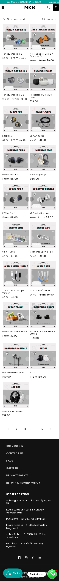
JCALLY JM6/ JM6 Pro (40, 290)
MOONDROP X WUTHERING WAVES (42, 332)
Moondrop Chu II (11, 174)
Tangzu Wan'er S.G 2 (13, 95)
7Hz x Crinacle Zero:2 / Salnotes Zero (41, 55)
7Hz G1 (33, 372)
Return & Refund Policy (23, 482)
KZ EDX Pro (7, 136)
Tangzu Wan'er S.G (12, 54)
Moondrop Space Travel (14, 331)
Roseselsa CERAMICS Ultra (41, 96)
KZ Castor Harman (39, 213)
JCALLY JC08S (37, 136)
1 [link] (8, 429)
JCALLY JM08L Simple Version (13, 291)
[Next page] (50, 429)
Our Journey (14, 446)
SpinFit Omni (8, 252)
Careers (12, 468)
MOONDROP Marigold (13, 372)
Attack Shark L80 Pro (12, 411)
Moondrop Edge (38, 174)
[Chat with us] (52, 574)
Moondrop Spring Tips (41, 252)
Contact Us (14, 453)
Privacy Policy (17, 475)
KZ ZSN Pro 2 (8, 213)
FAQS (9, 460)
